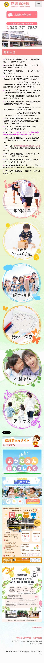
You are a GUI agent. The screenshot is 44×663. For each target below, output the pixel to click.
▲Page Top (37, 627)
